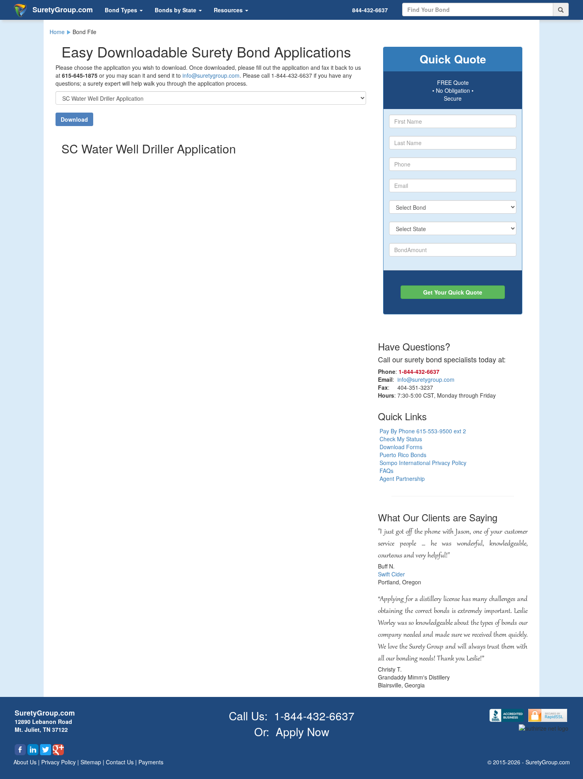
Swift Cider (391, 574)
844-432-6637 (370, 10)
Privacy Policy (59, 762)
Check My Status (401, 439)
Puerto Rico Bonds (403, 455)
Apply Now (302, 731)
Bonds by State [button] (176, 10)
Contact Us (120, 762)
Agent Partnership (402, 478)
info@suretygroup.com (211, 75)
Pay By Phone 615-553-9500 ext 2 (423, 431)
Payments (150, 762)
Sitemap (92, 762)
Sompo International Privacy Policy (423, 463)
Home (57, 32)
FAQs (386, 471)
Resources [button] (229, 10)
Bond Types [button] (122, 10)
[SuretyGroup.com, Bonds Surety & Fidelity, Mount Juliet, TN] (507, 714)
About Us (25, 762)
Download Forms (401, 447)
